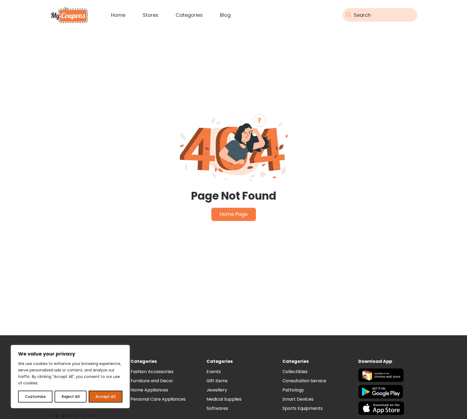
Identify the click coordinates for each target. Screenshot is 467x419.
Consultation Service (304, 381)
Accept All (105, 396)
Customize (35, 396)
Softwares (217, 408)
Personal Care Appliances (158, 399)
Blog (225, 15)
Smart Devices (297, 399)
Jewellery (216, 390)
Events (213, 371)
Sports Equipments (302, 408)
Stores (150, 15)
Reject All (71, 396)
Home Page (234, 214)
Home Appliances (149, 390)
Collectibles (295, 371)
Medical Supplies (224, 399)
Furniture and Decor (152, 381)
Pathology (293, 390)
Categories (189, 15)
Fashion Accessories (152, 371)
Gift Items (217, 381)
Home (118, 15)
